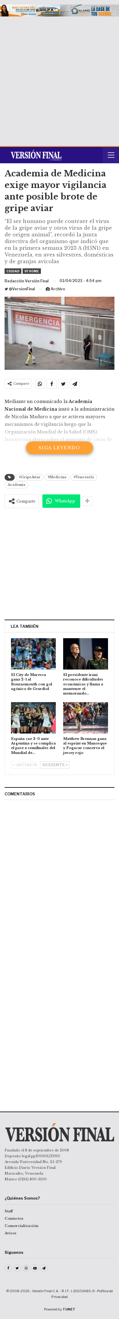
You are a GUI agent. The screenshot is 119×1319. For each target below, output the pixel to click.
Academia (16, 485)
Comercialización (21, 1226)
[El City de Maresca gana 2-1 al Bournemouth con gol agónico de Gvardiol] (33, 654)
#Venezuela (84, 477)
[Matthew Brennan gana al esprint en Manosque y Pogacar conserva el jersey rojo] (85, 718)
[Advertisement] (59, 78)
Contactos (14, 1218)
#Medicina (57, 477)
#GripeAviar (30, 477)
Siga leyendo (59, 448)
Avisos (10, 1233)
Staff (9, 1211)
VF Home (31, 271)
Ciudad (13, 271)
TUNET (69, 1309)
